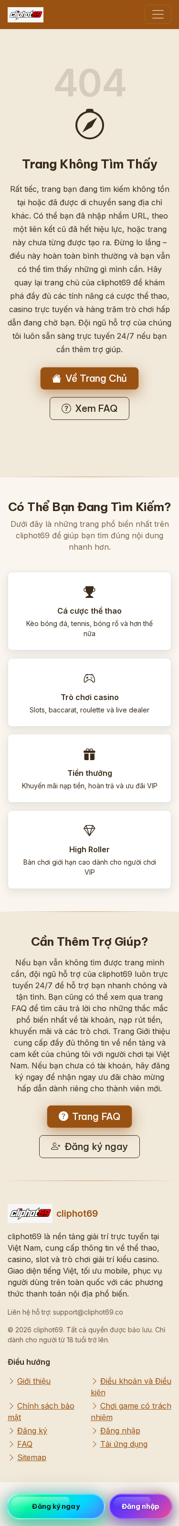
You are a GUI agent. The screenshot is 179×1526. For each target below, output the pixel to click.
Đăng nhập (120, 1430)
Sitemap (31, 1457)
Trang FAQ (96, 1116)
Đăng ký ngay (96, 1146)
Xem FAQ (96, 408)
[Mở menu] (158, 14)
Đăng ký (32, 1430)
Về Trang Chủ (96, 378)
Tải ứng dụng (123, 1444)
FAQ (24, 1444)
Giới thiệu (34, 1381)
